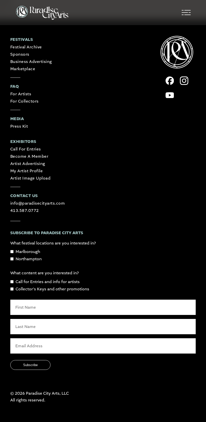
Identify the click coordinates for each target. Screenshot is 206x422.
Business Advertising (31, 61)
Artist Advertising (27, 163)
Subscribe (30, 365)
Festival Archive (26, 47)
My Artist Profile (26, 171)
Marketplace (22, 68)
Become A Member (29, 156)
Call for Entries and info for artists (48, 281)
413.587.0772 (24, 210)
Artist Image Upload (30, 178)
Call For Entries (25, 149)
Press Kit (19, 126)
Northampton (29, 259)
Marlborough (28, 251)
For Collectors (24, 101)
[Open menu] (186, 12)
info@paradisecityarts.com (37, 203)
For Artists (20, 94)
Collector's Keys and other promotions (52, 289)
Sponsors (19, 54)
